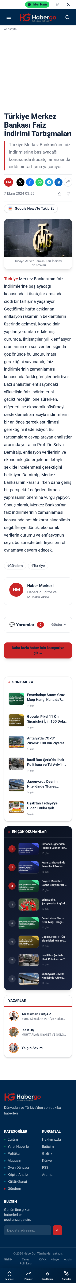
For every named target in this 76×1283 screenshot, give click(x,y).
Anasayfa (10, 29)
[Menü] (8, 17)
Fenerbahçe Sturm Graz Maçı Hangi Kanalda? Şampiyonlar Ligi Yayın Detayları (46, 697)
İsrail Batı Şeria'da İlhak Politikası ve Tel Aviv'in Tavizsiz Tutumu (45, 762)
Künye (47, 1161)
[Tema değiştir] (68, 4)
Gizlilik (47, 1154)
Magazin (14, 1161)
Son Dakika (47, 1279)
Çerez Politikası (25, 1261)
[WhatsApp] (39, 182)
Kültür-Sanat (17, 1182)
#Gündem (15, 566)
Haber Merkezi (40, 585)
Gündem (14, 1189)
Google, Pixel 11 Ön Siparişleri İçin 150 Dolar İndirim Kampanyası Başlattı (46, 719)
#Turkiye (38, 566)
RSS (45, 1168)
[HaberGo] (38, 17)
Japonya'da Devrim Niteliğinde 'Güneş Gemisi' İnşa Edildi (42, 784)
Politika (14, 1154)
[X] (20, 182)
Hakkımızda (51, 1139)
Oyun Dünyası (18, 1168)
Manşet (9, 1279)
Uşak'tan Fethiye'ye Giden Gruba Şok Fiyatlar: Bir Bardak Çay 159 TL (45, 806)
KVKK (42, 1259)
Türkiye (11, 278)
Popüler (28, 1279)
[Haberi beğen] (59, 193)
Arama (47, 1175)
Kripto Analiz (18, 1175)
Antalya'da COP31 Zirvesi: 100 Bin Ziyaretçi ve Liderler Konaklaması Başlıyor (47, 741)
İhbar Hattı (40, 4)
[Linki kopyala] (68, 182)
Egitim (13, 1139)
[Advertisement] (38, 72)
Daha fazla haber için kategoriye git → (38, 650)
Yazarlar (66, 1279)
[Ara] (67, 17)
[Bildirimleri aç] (57, 4)
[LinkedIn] (58, 182)
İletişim (48, 1147)
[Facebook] (30, 182)
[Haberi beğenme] (68, 193)
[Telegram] (49, 182)
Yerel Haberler (19, 1147)
